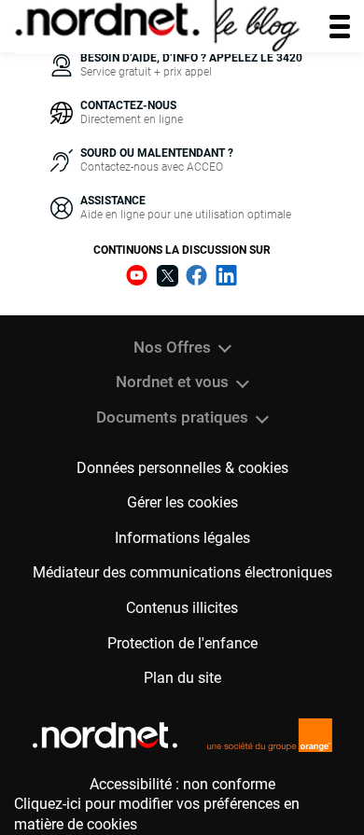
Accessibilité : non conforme (182, 784)
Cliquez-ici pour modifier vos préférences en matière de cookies (157, 814)
